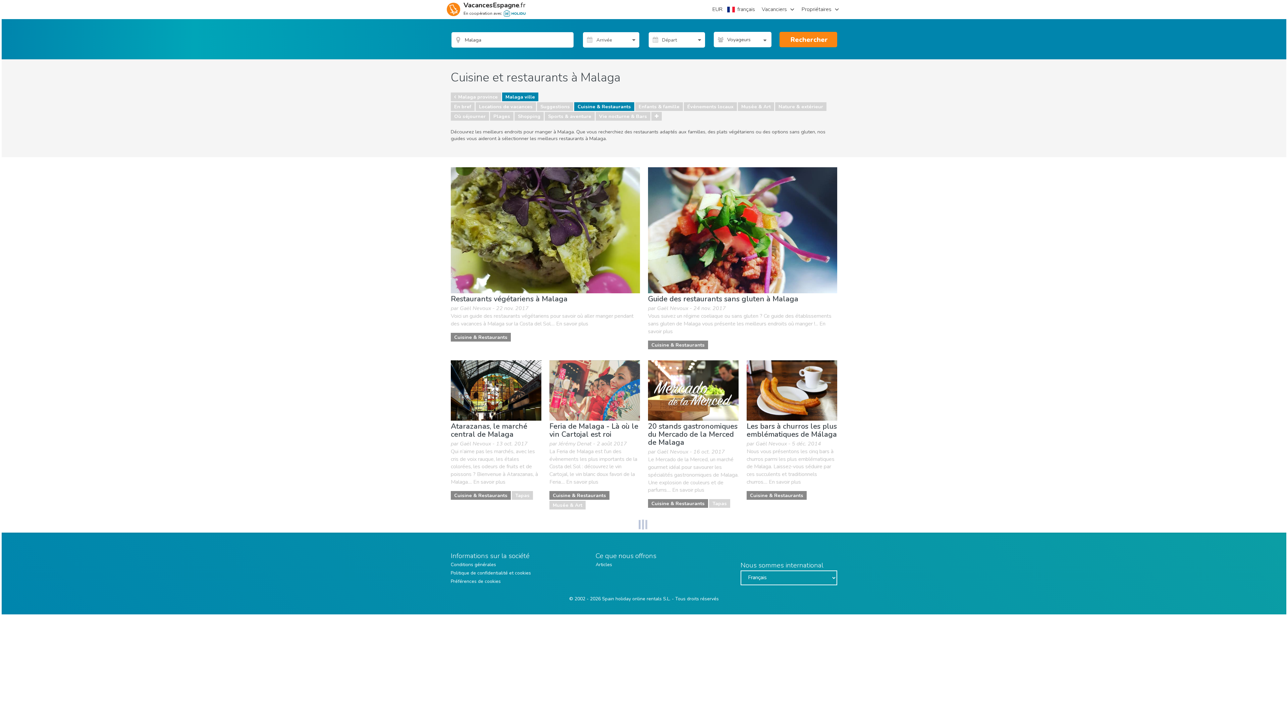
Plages (501, 116)
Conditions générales (473, 564)
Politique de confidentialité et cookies (491, 573)
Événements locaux (710, 106)
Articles (604, 564)
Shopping (529, 116)
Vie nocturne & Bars (623, 116)
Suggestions (555, 106)
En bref (462, 106)
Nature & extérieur (801, 106)
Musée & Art (756, 106)
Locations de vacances (506, 106)
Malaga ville (520, 97)
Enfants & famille (659, 106)
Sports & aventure (569, 116)
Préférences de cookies (476, 581)
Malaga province (478, 97)
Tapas (522, 495)
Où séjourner (470, 116)
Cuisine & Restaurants (604, 106)
